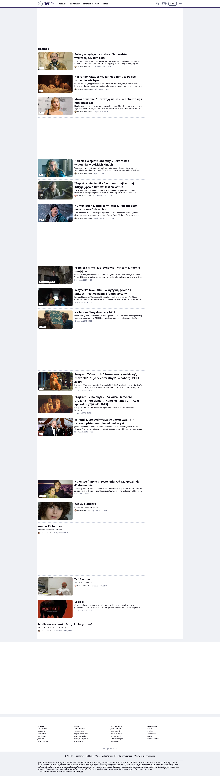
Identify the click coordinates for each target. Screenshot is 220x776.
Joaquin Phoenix (43, 741)
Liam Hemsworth (79, 729)
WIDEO (105, 4)
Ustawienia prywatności (144, 756)
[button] (164, 3)
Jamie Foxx (41, 739)
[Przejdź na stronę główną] (40, 5)
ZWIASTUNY (75, 4)
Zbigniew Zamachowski (81, 734)
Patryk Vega (41, 731)
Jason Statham (78, 741)
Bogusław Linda (115, 731)
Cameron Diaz (151, 734)
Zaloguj (172, 4)
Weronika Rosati (115, 736)
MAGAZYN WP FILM (91, 4)
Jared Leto (150, 729)
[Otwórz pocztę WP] (157, 4)
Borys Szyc (150, 736)
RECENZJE (62, 4)
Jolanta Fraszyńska (80, 736)
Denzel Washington (116, 739)
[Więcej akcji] (144, 53)
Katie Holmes (42, 734)
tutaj (81, 771)
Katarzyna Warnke (153, 739)
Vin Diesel (150, 731)
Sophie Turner (42, 736)
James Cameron (115, 729)
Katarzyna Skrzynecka (81, 739)
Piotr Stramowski (79, 731)
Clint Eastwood (42, 729)
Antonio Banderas (116, 734)
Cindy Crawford (115, 741)
